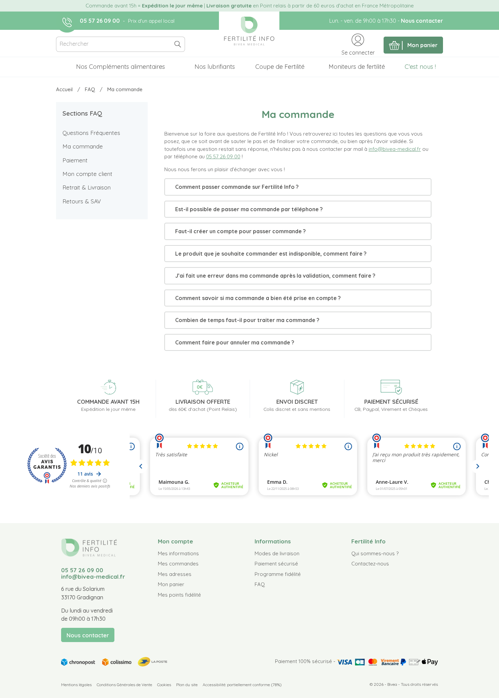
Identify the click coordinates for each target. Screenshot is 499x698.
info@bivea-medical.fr (395, 149)
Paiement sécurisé (276, 563)
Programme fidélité (278, 574)
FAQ (260, 584)
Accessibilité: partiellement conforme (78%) (242, 684)
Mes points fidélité (179, 595)
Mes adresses (174, 574)
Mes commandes (178, 563)
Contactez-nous (370, 563)
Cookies (164, 684)
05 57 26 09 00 (100, 20)
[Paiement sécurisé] (387, 661)
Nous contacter (422, 20)
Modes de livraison (277, 553)
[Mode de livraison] (114, 661)
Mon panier (171, 584)
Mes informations (178, 553)
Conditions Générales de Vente (124, 684)
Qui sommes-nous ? (375, 553)
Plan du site (187, 684)
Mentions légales (76, 684)
